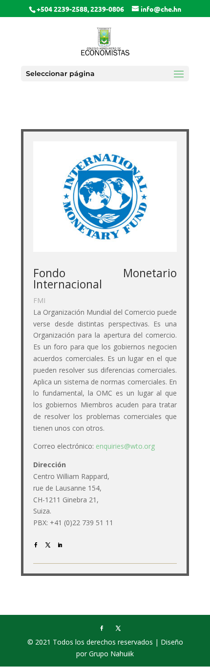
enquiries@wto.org (125, 446)
